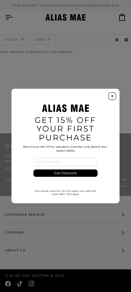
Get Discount (65, 173)
